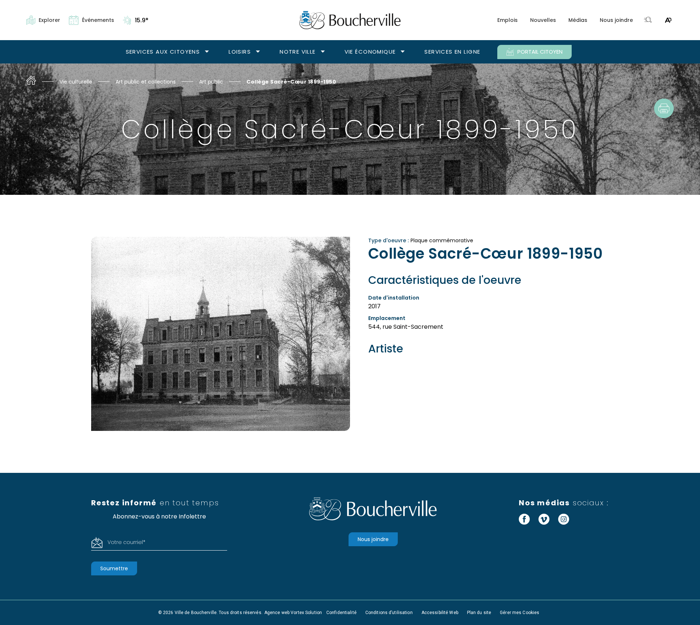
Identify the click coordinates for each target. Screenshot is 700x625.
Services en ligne (452, 51)
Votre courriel (126, 542)
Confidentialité (341, 612)
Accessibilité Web (439, 612)
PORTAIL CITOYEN (540, 51)
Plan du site (479, 612)
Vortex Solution (306, 612)
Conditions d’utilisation (389, 612)
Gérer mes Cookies (519, 612)
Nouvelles (543, 20)
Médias (577, 20)
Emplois (507, 20)
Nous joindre (616, 20)
